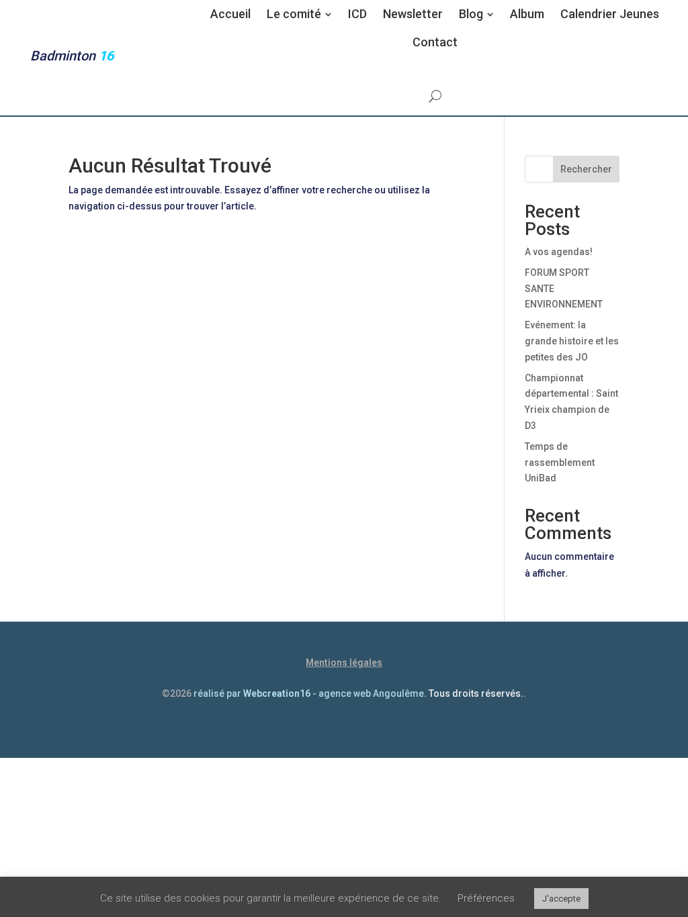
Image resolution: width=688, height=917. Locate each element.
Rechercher (586, 169)
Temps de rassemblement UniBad (560, 462)
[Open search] (435, 96)
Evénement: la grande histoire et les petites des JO (572, 341)
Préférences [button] (486, 898)
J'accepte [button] (561, 899)
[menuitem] (230, 14)
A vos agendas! (559, 251)
